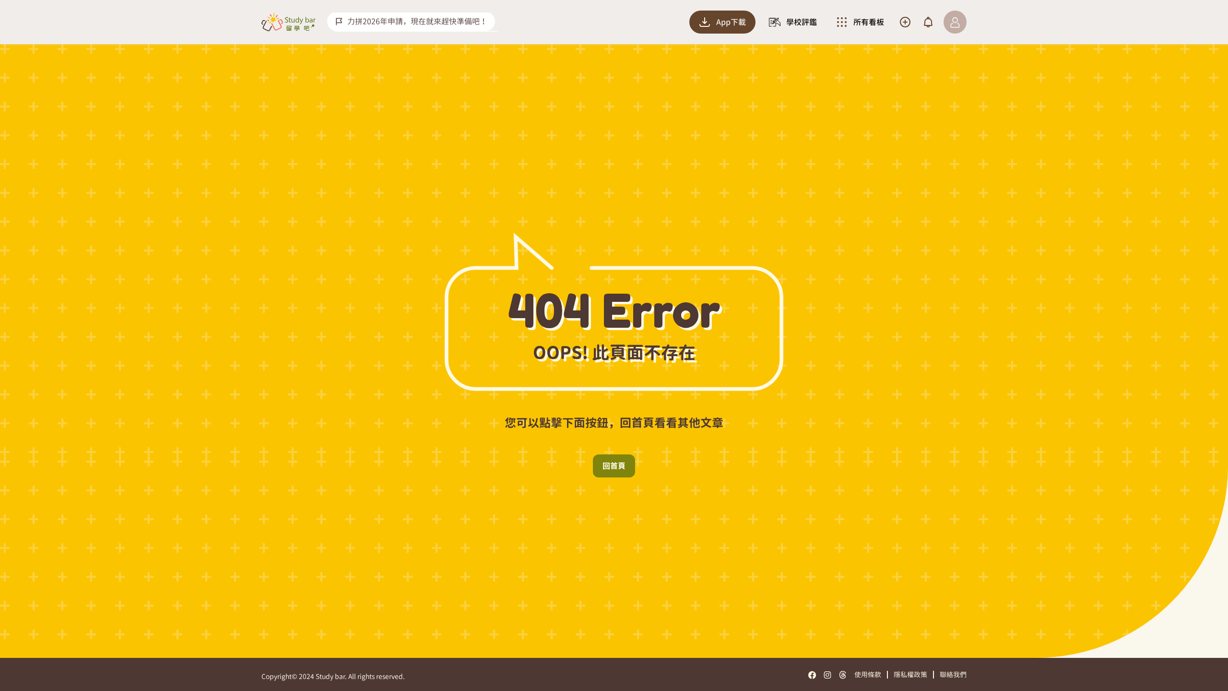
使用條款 (867, 674)
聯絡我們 (953, 674)
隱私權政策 (910, 674)
